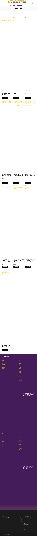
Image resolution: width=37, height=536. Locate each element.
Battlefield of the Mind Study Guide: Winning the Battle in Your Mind (7, 175)
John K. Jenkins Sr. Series (17, 506)
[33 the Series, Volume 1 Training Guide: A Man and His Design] (3, 467)
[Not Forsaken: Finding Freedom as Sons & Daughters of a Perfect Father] (7, 221)
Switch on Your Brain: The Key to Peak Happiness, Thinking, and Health (30, 260)
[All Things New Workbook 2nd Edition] (30, 53)
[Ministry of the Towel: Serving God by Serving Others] (3, 395)
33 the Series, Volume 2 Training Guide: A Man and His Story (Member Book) (28, 467)
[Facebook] (21, 529)
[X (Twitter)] (24, 529)
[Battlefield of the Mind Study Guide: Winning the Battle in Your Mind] (7, 137)
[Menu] (2, 3)
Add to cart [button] (5, 98)
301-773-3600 (25, 521)
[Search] (32, 3)
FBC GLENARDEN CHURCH (7, 506)
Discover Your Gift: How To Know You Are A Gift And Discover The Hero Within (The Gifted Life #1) (18, 177)
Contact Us (4, 515)
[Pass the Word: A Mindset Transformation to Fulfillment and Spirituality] (18, 221)
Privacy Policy (4, 516)
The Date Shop (18, 508)
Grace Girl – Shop (26, 508)
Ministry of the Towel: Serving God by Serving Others (12, 394)
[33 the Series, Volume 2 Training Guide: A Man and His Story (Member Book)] (20, 467)
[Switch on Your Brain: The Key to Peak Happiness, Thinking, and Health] (30, 221)
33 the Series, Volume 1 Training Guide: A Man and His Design (11, 467)
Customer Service (26, 524)
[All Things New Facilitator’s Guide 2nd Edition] (18, 53)
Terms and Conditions (6, 517)
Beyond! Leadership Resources (28, 506)
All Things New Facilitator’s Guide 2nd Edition (17, 92)
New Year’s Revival (11, 508)
